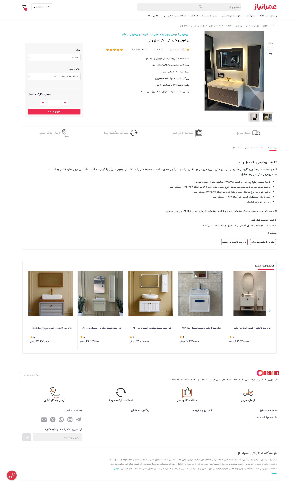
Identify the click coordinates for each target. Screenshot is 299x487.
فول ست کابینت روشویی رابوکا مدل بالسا (252, 328)
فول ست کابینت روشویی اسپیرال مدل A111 (152, 328)
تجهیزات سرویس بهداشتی (257, 25)
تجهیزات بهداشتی (232, 15)
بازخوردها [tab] (236, 148)
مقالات (194, 15)
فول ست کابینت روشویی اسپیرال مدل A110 (102, 328)
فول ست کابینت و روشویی (220, 25)
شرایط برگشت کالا (266, 417)
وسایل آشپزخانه (268, 15)
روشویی (238, 25)
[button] (29, 310)
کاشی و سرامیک (209, 15)
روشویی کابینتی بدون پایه (174, 34)
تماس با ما (153, 15)
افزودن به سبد (54, 111)
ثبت (26, 437)
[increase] (43, 102)
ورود (45, 6)
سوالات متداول (268, 410)
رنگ (78, 50)
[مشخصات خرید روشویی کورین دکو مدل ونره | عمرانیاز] (221, 373)
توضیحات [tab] (272, 148)
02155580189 (188, 380)
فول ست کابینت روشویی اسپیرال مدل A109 (52, 328)
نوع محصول (74, 69)
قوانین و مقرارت (202, 410)
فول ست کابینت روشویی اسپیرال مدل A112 (201, 328)
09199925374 (175, 380)
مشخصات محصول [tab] (253, 148)
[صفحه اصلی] (273, 25)
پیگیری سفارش (140, 410)
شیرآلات (250, 15)
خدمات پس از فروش (175, 15)
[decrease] (65, 102)
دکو (124, 34)
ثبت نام (37, 6)
